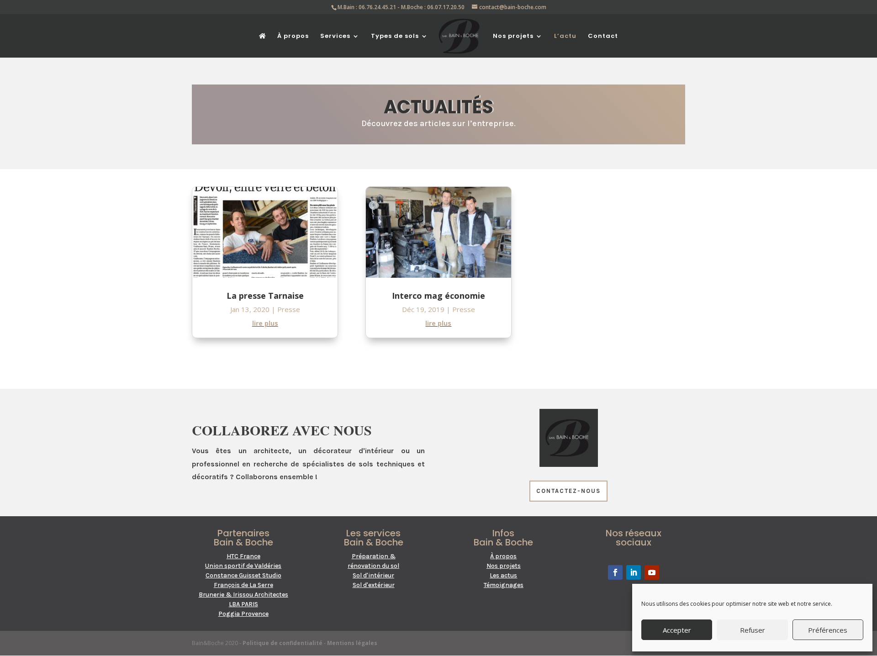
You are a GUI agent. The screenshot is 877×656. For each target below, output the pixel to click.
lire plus (265, 323)
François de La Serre (243, 585)
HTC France (243, 556)
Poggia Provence (243, 614)
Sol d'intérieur (373, 575)
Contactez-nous (568, 490)
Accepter (677, 630)
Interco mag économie (438, 295)
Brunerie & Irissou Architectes (243, 594)
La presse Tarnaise (265, 295)
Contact (603, 36)
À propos (293, 36)
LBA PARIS (243, 604)
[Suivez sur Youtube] (652, 572)
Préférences (827, 630)
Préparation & (374, 556)
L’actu (565, 36)
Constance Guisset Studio (243, 575)
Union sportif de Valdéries (243, 566)
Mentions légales (352, 643)
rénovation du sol (373, 566)
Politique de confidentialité (282, 643)
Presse (288, 309)
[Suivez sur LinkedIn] (633, 572)
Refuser (752, 630)
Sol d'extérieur (374, 585)
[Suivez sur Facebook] (615, 572)
